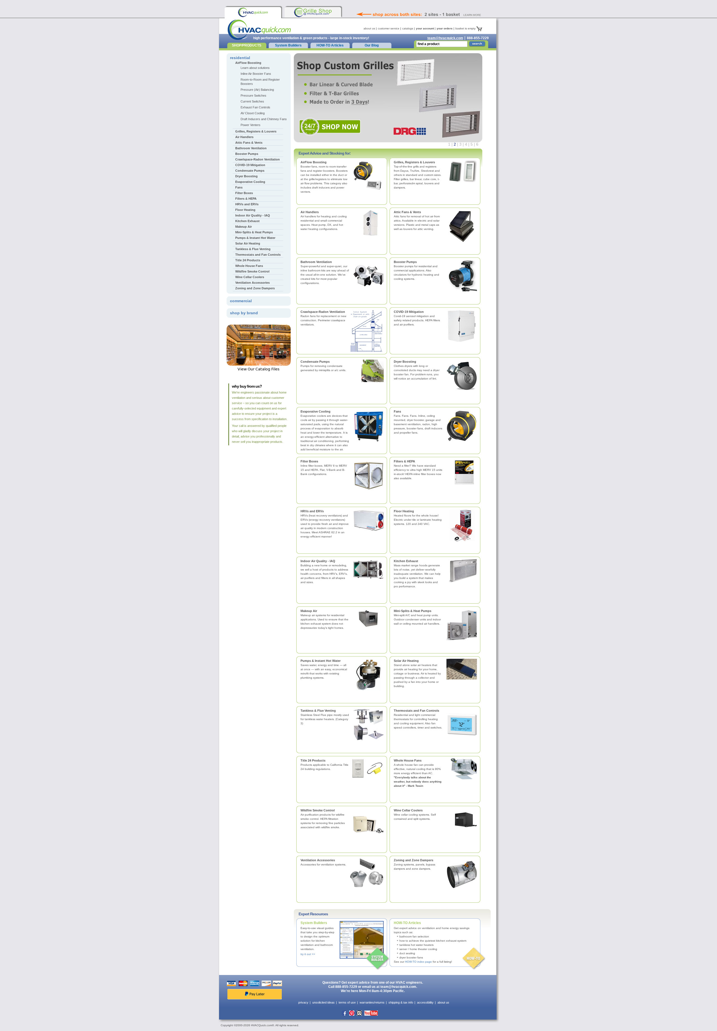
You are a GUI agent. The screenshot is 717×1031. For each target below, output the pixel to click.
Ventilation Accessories (318, 860)
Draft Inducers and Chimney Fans (264, 119)
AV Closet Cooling (253, 113)
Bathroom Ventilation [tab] (251, 148)
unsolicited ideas (323, 1002)
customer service (388, 28)
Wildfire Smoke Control (318, 810)
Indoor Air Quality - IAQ (318, 561)
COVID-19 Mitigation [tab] (250, 165)
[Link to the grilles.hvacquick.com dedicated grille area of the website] (313, 12)
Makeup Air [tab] (243, 226)
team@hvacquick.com (445, 38)
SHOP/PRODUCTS (246, 45)
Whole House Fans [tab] (249, 265)
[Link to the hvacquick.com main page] (253, 12)
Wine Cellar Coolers (408, 810)
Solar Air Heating (406, 660)
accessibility (425, 1002)
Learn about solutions (255, 67)
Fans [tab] (239, 187)
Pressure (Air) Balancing (257, 89)
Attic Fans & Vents (407, 212)
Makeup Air (309, 611)
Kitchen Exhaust (406, 561)
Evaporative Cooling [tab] (250, 181)
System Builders (288, 45)
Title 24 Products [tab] (247, 260)
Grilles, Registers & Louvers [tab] (255, 131)
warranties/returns (372, 1002)
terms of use (347, 1002)
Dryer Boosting (405, 361)
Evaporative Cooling (315, 411)
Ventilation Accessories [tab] (252, 282)
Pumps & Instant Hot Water (321, 660)
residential (240, 57)
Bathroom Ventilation (316, 262)
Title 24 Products (313, 760)
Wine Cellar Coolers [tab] (249, 277)
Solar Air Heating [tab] (247, 243)
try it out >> (308, 954)
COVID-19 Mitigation (409, 311)
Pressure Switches (253, 95)
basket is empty (465, 28)
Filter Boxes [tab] (244, 193)
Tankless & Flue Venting (318, 710)
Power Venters (250, 125)
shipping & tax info (400, 1002)
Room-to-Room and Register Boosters (260, 81)
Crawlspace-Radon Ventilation (323, 311)
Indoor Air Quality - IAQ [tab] (252, 215)
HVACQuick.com (259, 30)
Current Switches (252, 101)
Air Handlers (310, 212)
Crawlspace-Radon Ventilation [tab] (257, 159)
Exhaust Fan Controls (255, 107)
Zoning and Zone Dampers (413, 860)
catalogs (407, 28)
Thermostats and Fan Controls (416, 710)
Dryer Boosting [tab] (246, 176)
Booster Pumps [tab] (246, 153)
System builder (378, 959)
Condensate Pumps (315, 361)
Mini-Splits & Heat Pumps (412, 611)
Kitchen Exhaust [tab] (247, 221)
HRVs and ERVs (312, 511)
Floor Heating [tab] (245, 209)
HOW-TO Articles (330, 45)
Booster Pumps (405, 262)
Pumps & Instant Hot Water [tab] (255, 237)
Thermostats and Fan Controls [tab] (258, 254)
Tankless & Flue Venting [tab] (253, 249)
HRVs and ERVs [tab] (247, 204)
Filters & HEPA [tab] (246, 198)
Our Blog (372, 45)
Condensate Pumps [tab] (249, 170)
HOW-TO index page (418, 961)
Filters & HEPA (404, 461)
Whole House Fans (408, 760)
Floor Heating (404, 511)
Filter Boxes (309, 461)
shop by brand (244, 313)
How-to (474, 959)
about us (369, 28)
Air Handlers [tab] (244, 137)
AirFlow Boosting (314, 162)
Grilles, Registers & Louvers (414, 162)
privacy (303, 1002)
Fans (397, 411)
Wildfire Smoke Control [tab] (252, 271)
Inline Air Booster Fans (256, 73)
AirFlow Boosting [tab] (248, 62)
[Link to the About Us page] (431, 6)
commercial (241, 301)
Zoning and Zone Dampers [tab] (255, 288)
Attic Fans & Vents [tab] (248, 142)
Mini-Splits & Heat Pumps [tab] (254, 232)
